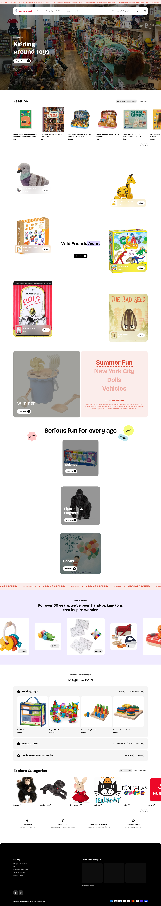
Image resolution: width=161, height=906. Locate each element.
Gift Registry (49, 11)
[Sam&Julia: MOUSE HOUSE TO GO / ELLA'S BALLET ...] (108, 119)
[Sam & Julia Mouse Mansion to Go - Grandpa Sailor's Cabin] (80, 119)
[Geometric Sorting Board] (128, 711)
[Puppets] (26, 791)
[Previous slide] (144, 86)
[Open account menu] (141, 11)
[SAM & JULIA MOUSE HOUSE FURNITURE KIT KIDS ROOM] (135, 119)
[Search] (137, 11)
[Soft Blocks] (32, 711)
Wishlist (58, 11)
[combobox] (125, 11)
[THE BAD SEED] (114, 335)
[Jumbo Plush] (53, 791)
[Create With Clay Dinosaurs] (114, 268)
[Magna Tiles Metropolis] (64, 711)
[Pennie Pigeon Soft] (19, 190)
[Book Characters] (80, 791)
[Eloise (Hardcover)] (19, 330)
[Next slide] (147, 86)
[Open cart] (145, 11)
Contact (75, 11)
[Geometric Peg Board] (96, 711)
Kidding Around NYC (25, 901)
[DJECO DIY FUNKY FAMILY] (19, 249)
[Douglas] (134, 791)
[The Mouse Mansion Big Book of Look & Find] (53, 119)
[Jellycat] (107, 791)
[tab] (126, 101)
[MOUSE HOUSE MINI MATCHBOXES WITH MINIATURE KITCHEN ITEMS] (25, 119)
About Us (67, 11)
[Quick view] (33, 111)
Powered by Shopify (39, 901)
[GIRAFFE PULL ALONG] (114, 203)
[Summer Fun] (114, 362)
